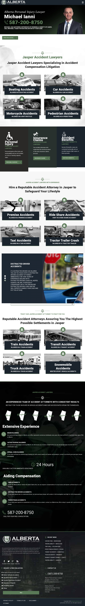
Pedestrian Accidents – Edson (54, 549)
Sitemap (6, 603)
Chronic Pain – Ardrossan (53, 541)
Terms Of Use (21, 600)
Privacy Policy (8, 600)
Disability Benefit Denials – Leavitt (55, 557)
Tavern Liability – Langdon (53, 560)
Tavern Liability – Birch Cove (53, 543)
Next (21, 592)
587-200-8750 (25, 22)
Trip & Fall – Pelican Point (53, 546)
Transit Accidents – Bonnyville (54, 552)
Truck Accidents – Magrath (53, 554)
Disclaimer (32, 600)
